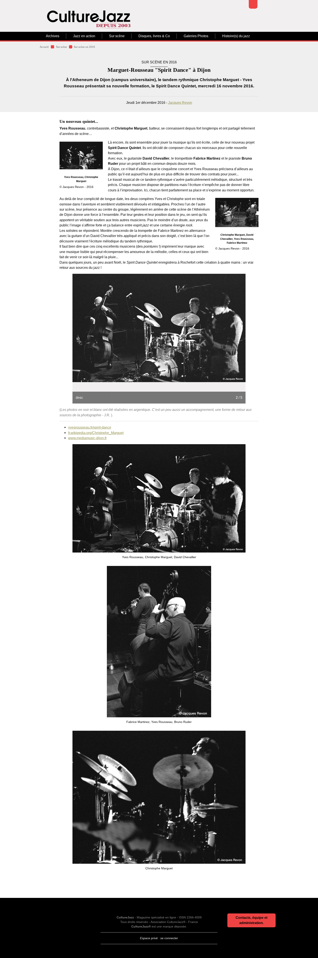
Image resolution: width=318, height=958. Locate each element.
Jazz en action (84, 36)
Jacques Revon (180, 102)
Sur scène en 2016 (84, 46)
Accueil (44, 46)
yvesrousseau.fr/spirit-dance (89, 427)
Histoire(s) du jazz (236, 36)
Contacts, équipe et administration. (251, 920)
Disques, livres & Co (154, 36)
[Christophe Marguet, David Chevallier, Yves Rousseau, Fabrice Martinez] (237, 212)
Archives (52, 36)
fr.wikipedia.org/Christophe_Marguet (96, 433)
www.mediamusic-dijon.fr (87, 438)
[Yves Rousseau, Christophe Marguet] (81, 155)
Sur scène (117, 36)
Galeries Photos (196, 36)
